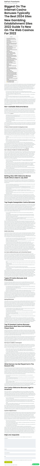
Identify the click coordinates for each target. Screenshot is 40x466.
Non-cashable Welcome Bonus (11, 38)
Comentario (6, 438)
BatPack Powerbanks (12, 1)
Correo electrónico (7, 452)
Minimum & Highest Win (10, 75)
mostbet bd (11, 113)
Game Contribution (9, 70)
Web (5, 456)
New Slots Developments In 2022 (11, 67)
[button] (35, 464)
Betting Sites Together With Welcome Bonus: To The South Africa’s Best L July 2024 (12, 44)
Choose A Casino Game (10, 71)
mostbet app (27, 148)
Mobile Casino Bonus (10, 46)
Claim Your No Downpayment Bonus (12, 74)
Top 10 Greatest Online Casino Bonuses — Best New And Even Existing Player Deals (11, 53)
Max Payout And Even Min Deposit (11, 55)
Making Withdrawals (9, 51)
